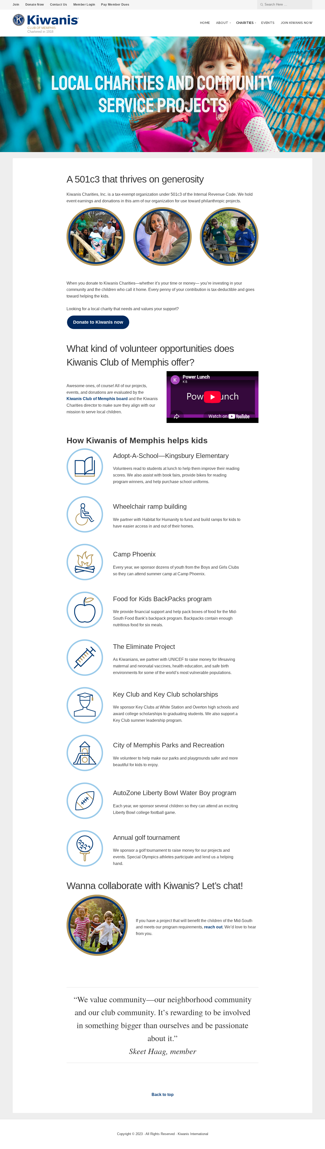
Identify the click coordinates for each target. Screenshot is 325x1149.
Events (267, 23)
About (222, 23)
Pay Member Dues (115, 4)
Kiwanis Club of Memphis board (97, 399)
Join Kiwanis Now (296, 23)
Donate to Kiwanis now (98, 322)
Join (16, 4)
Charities (245, 23)
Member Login (84, 4)
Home (205, 23)
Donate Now (34, 4)
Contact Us (58, 4)
